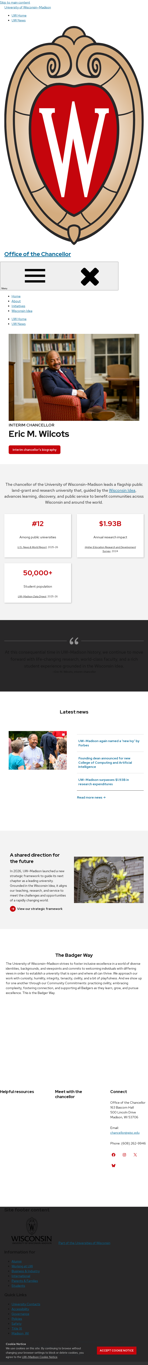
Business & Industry (26, 1271)
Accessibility (20, 1309)
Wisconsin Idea (22, 311)
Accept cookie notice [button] (117, 1350)
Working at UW (22, 1266)
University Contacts (26, 1304)
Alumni (16, 1261)
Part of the (84, 1243)
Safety (16, 1324)
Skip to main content (15, 2)
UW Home (19, 15)
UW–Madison (27, 7)
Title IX (17, 1328)
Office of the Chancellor (37, 254)
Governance (20, 1314)
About (16, 301)
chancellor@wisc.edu (125, 1133)
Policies (17, 1319)
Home (16, 296)
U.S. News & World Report (32, 547)
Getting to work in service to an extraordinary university (37, 776)
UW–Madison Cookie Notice (39, 1357)
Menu (4, 288)
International (21, 1276)
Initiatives (18, 306)
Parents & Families (25, 1281)
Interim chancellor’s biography (34, 450)
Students (18, 1286)
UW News (19, 20)
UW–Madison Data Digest (32, 596)
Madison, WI (20, 1333)
